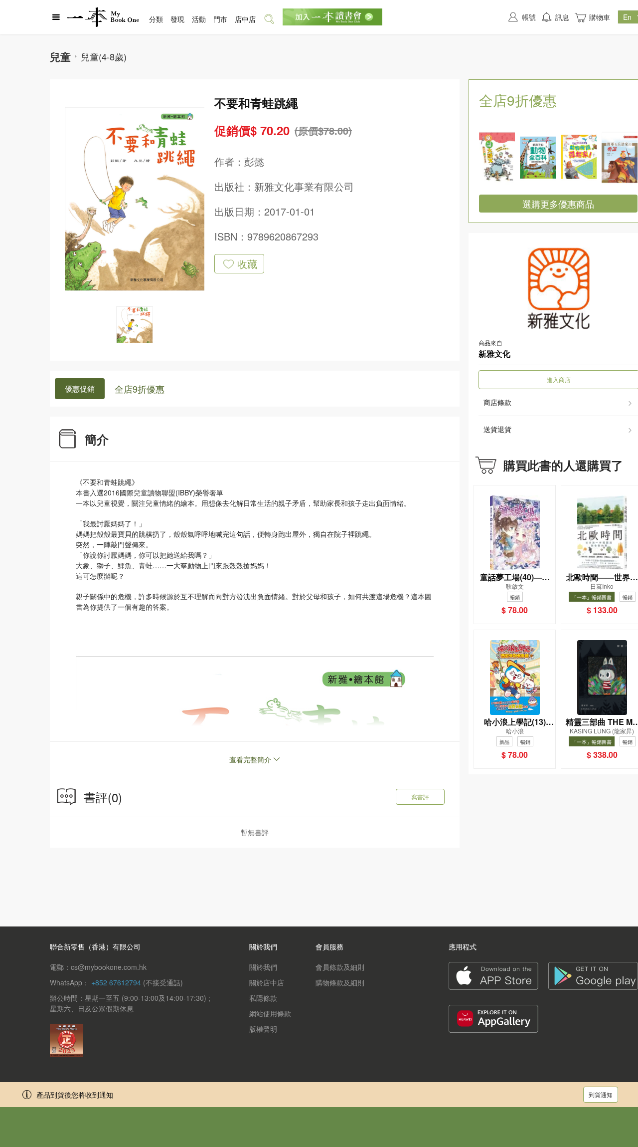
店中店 (245, 19)
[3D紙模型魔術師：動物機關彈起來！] (579, 158)
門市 (220, 19)
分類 (156, 19)
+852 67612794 (116, 982)
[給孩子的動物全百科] (538, 158)
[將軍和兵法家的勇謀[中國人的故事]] (620, 158)
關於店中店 (266, 982)
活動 (199, 19)
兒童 (60, 56)
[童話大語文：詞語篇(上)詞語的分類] (497, 158)
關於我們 (263, 967)
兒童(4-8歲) (104, 56)
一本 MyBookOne (103, 17)
